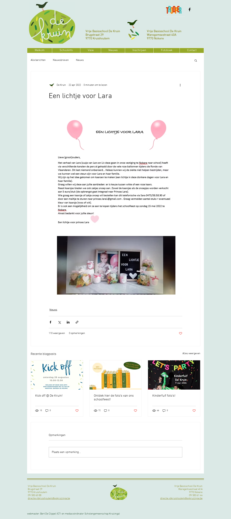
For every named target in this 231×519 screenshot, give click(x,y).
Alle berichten (38, 60)
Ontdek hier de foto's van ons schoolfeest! (114, 397)
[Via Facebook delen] (50, 322)
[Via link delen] (77, 322)
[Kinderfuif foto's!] (174, 375)
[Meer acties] (180, 85)
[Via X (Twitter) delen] (59, 322)
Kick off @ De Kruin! (49, 396)
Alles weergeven (191, 353)
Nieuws (80, 60)
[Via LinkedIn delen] (68, 322)
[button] (66, 50)
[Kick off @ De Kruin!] (57, 375)
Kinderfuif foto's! (163, 396)
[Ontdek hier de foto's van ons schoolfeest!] (116, 375)
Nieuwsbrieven (61, 60)
